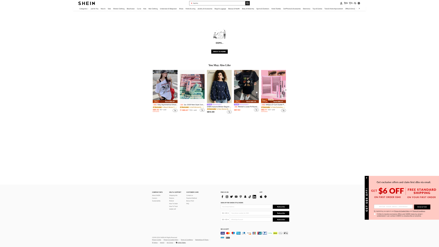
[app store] (261, 198)
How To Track (173, 206)
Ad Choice (170, 242)
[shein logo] (86, 3)
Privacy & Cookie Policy (171, 240)
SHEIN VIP (172, 209)
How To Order (173, 203)
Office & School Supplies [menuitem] (353, 9)
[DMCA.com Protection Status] (228, 237)
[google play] (265, 198)
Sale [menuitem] (109, 9)
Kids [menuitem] (144, 9)
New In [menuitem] (103, 9)
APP (261, 192)
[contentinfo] (255, 233)
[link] (346, 3)
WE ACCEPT (225, 229)
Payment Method (191, 198)
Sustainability (156, 201)
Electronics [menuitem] (306, 9)
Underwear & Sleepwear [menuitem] (168, 9)
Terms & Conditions (187, 240)
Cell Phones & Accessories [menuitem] (292, 9)
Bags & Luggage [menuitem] (220, 9)
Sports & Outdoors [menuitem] (262, 9)
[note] (165, 101)
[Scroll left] (356, 8)
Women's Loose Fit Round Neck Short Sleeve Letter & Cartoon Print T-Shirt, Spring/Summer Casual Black (246, 107)
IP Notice (155, 242)
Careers (154, 198)
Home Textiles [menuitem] (276, 9)
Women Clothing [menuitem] (118, 9)
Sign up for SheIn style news (232, 203)
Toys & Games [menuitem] (317, 9)
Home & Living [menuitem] (190, 9)
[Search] (247, 3)
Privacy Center (156, 240)
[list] (239, 196)
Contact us (189, 195)
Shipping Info (173, 195)
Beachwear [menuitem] (131, 9)
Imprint (162, 242)
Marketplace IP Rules (202, 240)
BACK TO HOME (219, 51)
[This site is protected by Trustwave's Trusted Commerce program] (222, 237)
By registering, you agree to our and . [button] (399, 211)
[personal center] (341, 3)
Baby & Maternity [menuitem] (248, 9)
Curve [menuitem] (139, 9)
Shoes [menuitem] (181, 9)
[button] (355, 3)
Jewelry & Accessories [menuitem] (205, 9)
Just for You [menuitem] (94, 9)
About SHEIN (156, 195)
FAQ (187, 203)
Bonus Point (190, 201)
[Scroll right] (359, 8)
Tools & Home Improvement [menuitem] (333, 9)
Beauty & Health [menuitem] (234, 9)
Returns (171, 198)
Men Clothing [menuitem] (153, 9)
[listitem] (165, 92)
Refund (171, 201)
